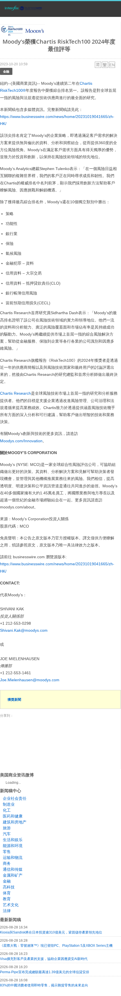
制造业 (9, 804)
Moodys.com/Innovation (21, 441)
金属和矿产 (13, 875)
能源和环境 (13, 845)
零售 (7, 851)
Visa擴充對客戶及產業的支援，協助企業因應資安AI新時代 (44, 959)
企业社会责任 (14, 798)
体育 (7, 893)
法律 (7, 910)
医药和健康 (13, 816)
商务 (7, 863)
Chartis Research (15, 393)
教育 (7, 899)
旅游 (7, 828)
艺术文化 (11, 905)
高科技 (9, 887)
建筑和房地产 (14, 822)
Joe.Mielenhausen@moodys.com (29, 680)
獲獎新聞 (14, 699)
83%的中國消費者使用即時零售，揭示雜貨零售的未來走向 (44, 985)
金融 (6, 71)
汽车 (7, 834)
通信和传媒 (13, 869)
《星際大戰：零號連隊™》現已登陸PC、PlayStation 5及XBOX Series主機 (56, 946)
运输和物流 (13, 857)
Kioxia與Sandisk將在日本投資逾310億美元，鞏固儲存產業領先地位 (51, 932)
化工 (7, 810)
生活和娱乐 (13, 840)
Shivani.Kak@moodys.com (24, 630)
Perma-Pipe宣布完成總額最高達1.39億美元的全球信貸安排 (44, 972)
